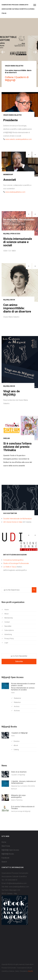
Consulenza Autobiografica (13, 573)
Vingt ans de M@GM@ (11, 406)
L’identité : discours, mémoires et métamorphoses (23, 795)
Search (4, 875)
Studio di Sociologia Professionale (16, 577)
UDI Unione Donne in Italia (12, 535)
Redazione (17, 711)
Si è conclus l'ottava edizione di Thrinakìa (22, 821)
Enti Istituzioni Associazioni (15, 568)
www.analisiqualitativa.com (15, 192)
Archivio (16, 720)
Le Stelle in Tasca (9, 580)
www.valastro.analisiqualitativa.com (18, 139)
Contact (7, 635)
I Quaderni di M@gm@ (19, 746)
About (6, 627)
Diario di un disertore (18, 785)
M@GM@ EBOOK (9, 313)
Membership (8, 631)
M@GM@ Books (8, 867)
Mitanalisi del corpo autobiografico (18, 810)
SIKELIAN (6, 451)
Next (35, 51)
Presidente (10, 120)
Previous (3, 51)
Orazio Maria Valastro (14, 66)
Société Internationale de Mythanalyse (17, 532)
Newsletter (7, 639)
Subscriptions (9, 643)
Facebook (5, 871)
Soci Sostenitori (10, 526)
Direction (17, 754)
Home (6, 623)
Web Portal (6, 859)
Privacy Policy (9, 652)
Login (6, 656)
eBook (16, 759)
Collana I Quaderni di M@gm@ (17, 78)
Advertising (8, 648)
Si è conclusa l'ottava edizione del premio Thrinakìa (17, 460)
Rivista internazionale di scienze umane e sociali (17, 242)
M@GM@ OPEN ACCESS (11, 233)
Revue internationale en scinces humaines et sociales (23, 702)
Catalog (16, 763)
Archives (17, 724)
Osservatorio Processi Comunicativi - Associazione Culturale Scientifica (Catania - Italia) (18, 9)
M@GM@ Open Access (10, 863)
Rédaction (17, 715)
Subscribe (19, 675)
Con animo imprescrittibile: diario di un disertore (17, 321)
